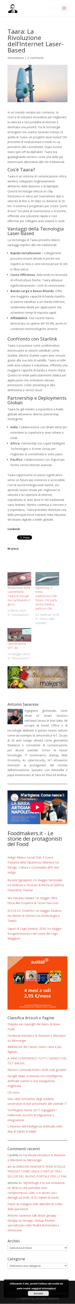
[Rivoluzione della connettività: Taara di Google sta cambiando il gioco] (19, 579)
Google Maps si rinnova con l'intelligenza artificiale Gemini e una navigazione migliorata (35, 1081)
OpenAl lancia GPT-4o (17, 646)
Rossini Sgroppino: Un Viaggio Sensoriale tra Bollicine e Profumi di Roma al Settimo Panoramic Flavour (36, 885)
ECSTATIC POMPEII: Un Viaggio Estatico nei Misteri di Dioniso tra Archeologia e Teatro (34, 916)
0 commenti (35, 58)
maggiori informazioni (43, 1288)
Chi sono (13, 1092)
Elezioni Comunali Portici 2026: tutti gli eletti (37, 1070)
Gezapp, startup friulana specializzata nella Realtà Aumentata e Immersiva (33, 1225)
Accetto (38, 1293)
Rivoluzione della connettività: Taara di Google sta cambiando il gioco (19, 596)
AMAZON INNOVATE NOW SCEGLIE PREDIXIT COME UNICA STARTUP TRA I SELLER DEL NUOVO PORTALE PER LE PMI (37, 1171)
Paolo (11, 1204)
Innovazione (16, 58)
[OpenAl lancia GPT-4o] (19, 635)
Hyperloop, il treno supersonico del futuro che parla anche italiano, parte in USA (46, 598)
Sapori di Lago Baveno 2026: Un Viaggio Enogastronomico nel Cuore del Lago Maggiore (34, 934)
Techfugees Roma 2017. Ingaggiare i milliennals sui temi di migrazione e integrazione (32, 1115)
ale (9, 1166)
